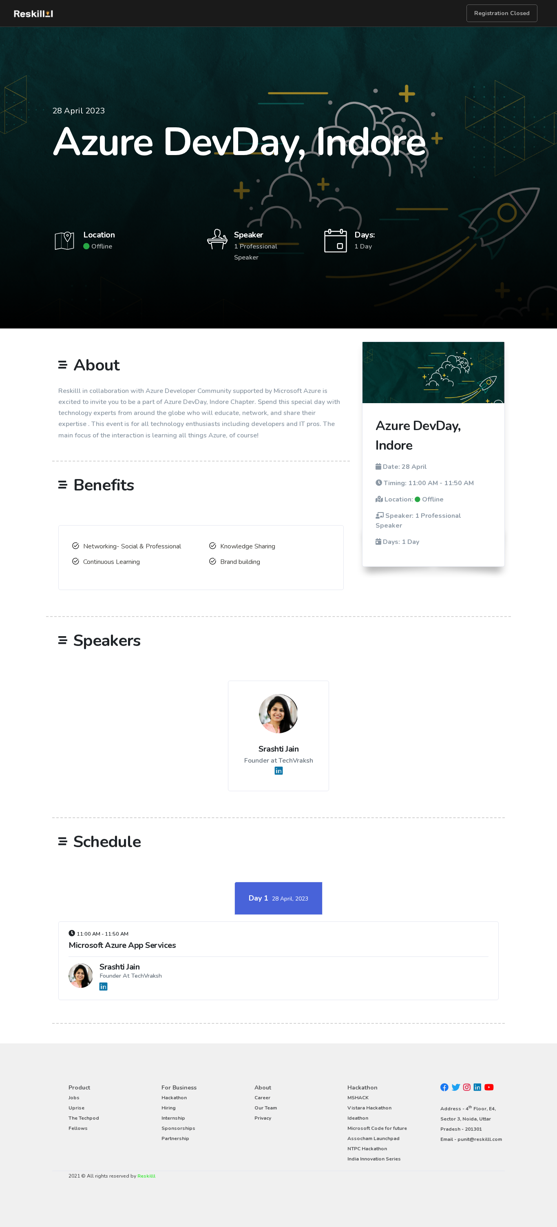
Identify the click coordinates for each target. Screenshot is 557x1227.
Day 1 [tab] (278, 898)
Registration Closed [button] (502, 13)
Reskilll (146, 1176)
